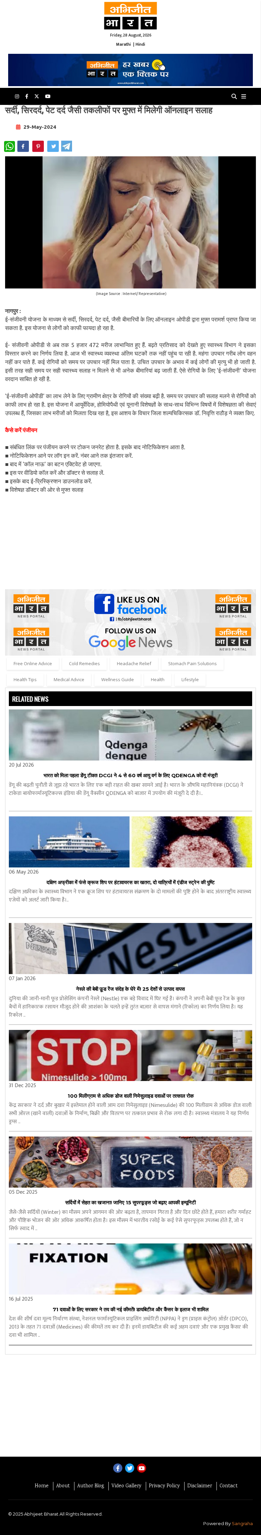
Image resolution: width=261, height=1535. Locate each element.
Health (157, 679)
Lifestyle (190, 679)
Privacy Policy (164, 1486)
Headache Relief (134, 663)
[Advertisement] (130, 541)
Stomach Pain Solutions (192, 663)
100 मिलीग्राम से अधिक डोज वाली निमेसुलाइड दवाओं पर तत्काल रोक (131, 1096)
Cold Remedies (84, 663)
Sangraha (242, 1523)
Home (42, 1486)
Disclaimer (199, 1486)
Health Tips (25, 679)
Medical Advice (69, 679)
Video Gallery (126, 1486)
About (63, 1486)
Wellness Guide (117, 679)
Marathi (123, 44)
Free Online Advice (33, 663)
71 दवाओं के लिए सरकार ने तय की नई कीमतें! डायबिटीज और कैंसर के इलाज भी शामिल (131, 1309)
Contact (229, 1486)
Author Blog (90, 1486)
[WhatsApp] (9, 146)
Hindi (140, 44)
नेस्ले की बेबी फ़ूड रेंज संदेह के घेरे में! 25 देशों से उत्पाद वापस (130, 989)
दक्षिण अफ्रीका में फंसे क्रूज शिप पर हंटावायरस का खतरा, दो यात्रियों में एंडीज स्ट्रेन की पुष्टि (131, 882)
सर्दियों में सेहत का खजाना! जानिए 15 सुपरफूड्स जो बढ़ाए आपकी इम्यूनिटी (130, 1202)
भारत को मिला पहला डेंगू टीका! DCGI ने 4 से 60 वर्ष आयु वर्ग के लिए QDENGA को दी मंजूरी (131, 775)
